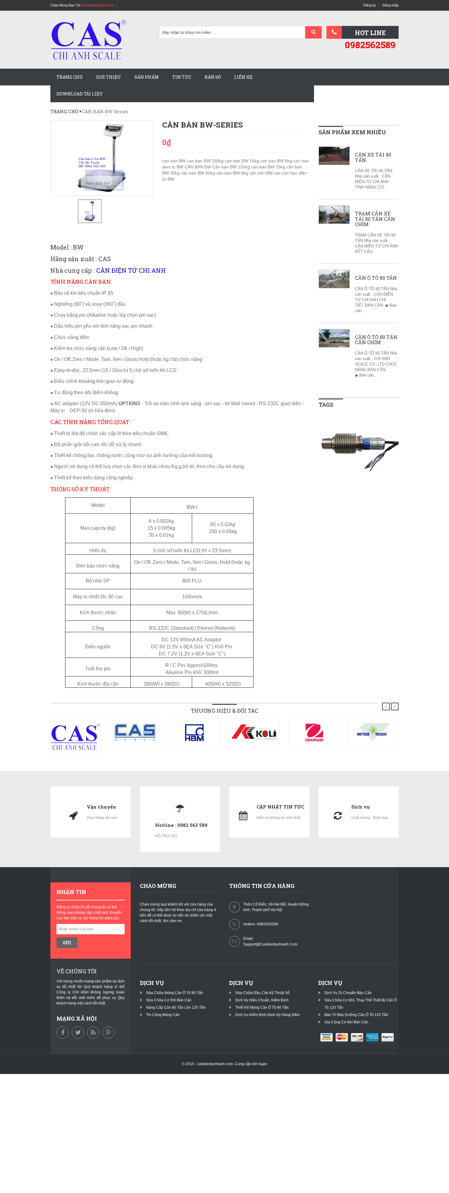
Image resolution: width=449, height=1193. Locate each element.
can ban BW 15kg (242, 160)
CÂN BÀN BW (198, 166)
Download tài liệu (80, 94)
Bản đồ (213, 77)
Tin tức (181, 77)
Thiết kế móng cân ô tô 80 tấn (262, 1007)
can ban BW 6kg (276, 160)
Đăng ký (369, 5)
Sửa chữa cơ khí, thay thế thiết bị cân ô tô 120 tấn (360, 1004)
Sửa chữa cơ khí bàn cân (169, 1000)
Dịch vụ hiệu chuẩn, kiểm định (262, 1000)
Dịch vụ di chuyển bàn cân (348, 993)
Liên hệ (243, 77)
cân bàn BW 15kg (269, 166)
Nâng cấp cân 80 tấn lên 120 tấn (176, 1007)
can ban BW (174, 160)
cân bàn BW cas (265, 173)
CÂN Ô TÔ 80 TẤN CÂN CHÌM (376, 339)
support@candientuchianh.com (270, 944)
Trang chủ (69, 77)
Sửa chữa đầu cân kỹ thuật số (262, 993)
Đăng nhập (390, 5)
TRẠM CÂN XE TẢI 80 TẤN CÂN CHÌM (375, 219)
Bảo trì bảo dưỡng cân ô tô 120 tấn (356, 1015)
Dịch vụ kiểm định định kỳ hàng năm (267, 1015)
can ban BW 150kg (206, 160)
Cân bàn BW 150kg (231, 166)
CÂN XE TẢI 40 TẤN (373, 157)
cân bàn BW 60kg (198, 173)
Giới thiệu (108, 77)
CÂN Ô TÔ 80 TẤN (376, 278)
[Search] (313, 32)
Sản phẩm (146, 77)
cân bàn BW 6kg (232, 173)
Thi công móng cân (163, 1015)
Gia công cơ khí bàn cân (346, 1022)
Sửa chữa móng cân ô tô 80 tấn (174, 993)
